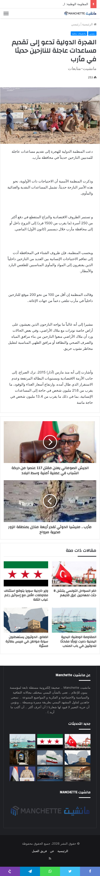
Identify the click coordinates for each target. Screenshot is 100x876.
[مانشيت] (80, 13)
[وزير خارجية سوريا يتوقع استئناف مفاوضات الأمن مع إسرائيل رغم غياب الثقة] (26, 573)
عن (52, 851)
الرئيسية (88, 24)
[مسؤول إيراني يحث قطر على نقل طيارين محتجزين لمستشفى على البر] (50, 757)
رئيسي (75, 24)
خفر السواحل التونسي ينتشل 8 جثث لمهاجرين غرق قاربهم (75, 593)
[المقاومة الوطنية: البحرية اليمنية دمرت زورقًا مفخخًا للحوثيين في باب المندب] (74, 620)
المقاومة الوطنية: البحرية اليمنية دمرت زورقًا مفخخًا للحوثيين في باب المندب (78, 641)
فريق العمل (39, 851)
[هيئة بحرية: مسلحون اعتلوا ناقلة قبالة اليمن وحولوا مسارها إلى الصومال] (50, 774)
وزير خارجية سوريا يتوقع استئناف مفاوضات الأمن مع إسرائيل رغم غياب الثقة (26, 595)
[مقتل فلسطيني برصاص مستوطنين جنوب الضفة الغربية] (22, 757)
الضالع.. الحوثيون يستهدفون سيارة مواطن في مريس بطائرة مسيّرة (27, 641)
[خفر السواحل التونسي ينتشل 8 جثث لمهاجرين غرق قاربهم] (74, 573)
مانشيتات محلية (79, 33)
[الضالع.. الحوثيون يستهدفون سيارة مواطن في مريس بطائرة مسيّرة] (26, 620)
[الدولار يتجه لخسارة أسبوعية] (77, 774)
